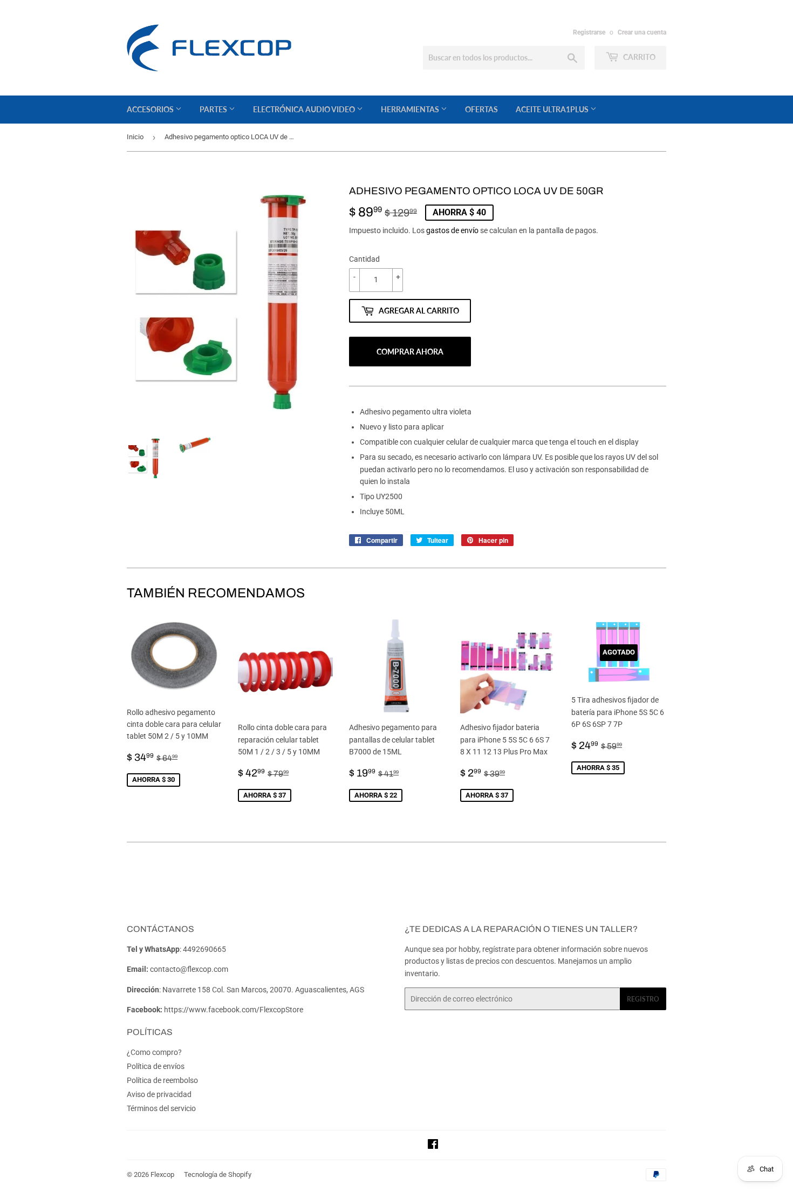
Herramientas (411, 109)
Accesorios (151, 109)
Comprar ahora (410, 351)
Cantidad (364, 259)
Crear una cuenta (642, 32)
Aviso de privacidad (159, 1094)
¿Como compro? (154, 1052)
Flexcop (162, 1174)
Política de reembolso (162, 1080)
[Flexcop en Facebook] (433, 1145)
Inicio (135, 137)
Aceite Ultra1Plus (553, 109)
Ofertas (481, 109)
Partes (214, 109)
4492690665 (204, 949)
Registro (643, 999)
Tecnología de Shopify (217, 1174)
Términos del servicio (161, 1108)
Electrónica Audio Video (305, 109)
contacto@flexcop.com (189, 969)
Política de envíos (155, 1066)
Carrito (638, 57)
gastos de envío (452, 230)
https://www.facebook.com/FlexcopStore (233, 1009)
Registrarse (589, 32)
